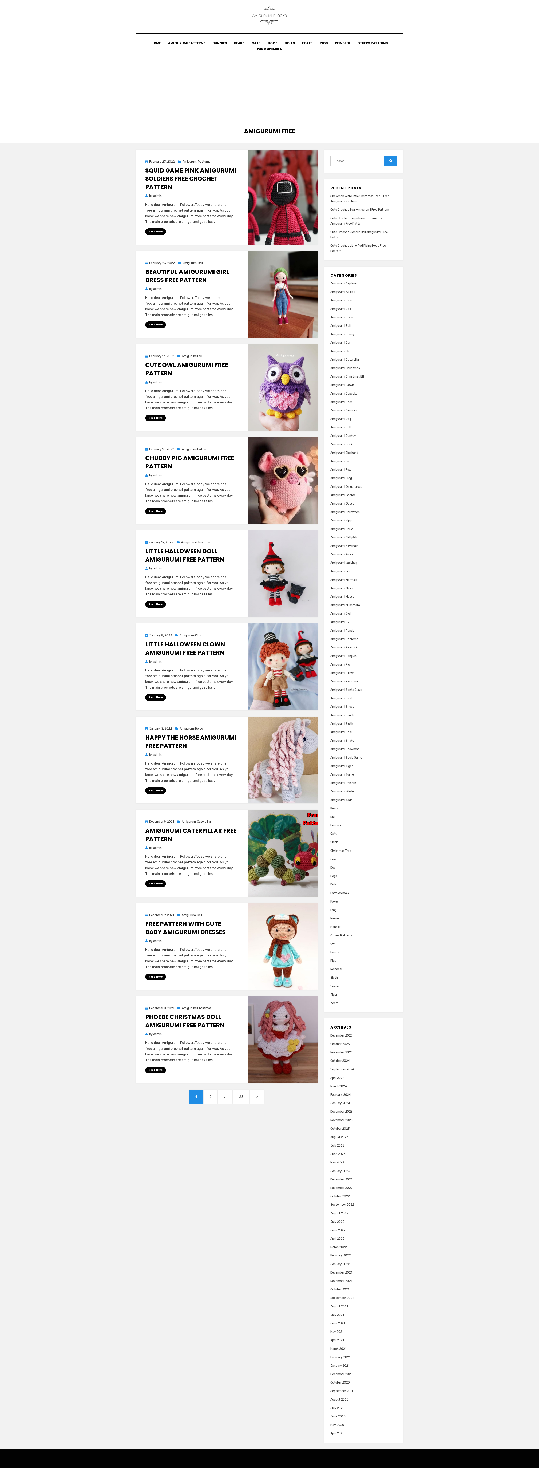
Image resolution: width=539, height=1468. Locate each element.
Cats (256, 43)
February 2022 (340, 1255)
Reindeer (342, 43)
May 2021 (336, 1332)
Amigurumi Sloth (341, 724)
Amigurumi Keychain (344, 546)
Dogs (273, 43)
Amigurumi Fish (340, 461)
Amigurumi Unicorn (343, 783)
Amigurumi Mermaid (343, 580)
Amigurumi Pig (340, 664)
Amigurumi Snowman (344, 749)
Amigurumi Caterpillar (196, 822)
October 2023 (340, 1128)
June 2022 (338, 1230)
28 (243, 1096)
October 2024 (340, 1061)
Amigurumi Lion (340, 571)
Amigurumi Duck (341, 444)
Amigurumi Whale (342, 791)
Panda (334, 952)
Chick (334, 842)
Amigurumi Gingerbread (346, 487)
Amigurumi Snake (342, 740)
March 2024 (338, 1086)
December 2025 (341, 1035)
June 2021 (337, 1323)
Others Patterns (372, 43)
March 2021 (338, 1349)
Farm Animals (269, 49)
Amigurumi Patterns (186, 43)
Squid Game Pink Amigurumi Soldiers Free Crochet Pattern (190, 178)
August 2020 (339, 1399)
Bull (332, 817)
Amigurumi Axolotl (342, 292)
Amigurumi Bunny (342, 334)
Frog (333, 910)
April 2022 (337, 1238)
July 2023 (337, 1145)
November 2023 (341, 1120)
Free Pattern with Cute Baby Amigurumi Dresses (185, 928)
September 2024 (342, 1069)
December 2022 (341, 1179)
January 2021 (339, 1366)
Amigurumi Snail (341, 732)
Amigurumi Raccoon (344, 681)
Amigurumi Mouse (342, 597)
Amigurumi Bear (341, 300)
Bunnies (220, 43)
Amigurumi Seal (341, 698)
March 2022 (338, 1247)
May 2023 (337, 1162)
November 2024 (341, 1052)
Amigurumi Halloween (345, 512)
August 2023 (339, 1137)
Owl (332, 944)
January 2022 (340, 1264)
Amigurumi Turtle (342, 774)
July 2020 (337, 1408)
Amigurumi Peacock (344, 647)
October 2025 (340, 1044)
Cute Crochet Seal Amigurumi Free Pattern (359, 210)
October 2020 (340, 1382)
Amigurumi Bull (340, 326)
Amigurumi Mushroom (345, 605)
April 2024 (337, 1078)
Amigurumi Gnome (343, 495)
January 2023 (340, 1171)
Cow (333, 859)
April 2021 (337, 1340)
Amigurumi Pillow (342, 673)
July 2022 (337, 1222)
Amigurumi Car (340, 342)
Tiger (333, 995)
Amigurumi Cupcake (344, 393)
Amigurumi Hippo (341, 520)
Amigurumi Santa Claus (346, 690)
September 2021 (342, 1298)
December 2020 (341, 1374)
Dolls (290, 43)
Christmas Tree (340, 851)
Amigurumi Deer (341, 402)
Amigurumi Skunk (342, 715)
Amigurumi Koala (341, 554)
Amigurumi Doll (193, 263)
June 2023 (338, 1154)
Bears (239, 43)
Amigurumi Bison (341, 317)
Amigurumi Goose (342, 503)
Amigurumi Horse (191, 728)
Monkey (335, 927)
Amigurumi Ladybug (343, 563)
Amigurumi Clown (191, 635)
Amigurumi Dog (340, 419)
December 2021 (341, 1272)
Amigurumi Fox (340, 469)
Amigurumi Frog (341, 478)
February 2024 (340, 1095)
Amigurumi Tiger (341, 766)
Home (156, 43)
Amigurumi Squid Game (346, 757)
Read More (155, 231)
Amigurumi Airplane (343, 283)
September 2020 (342, 1391)
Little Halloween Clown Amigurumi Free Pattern (185, 648)
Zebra (334, 1003)
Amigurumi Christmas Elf (347, 376)
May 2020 (337, 1425)
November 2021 (341, 1281)
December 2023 (341, 1111)
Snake (334, 986)
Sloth (334, 977)
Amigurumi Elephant (344, 453)
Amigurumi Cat (340, 351)
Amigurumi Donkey (343, 436)
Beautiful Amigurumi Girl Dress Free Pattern (187, 276)
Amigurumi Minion (342, 588)
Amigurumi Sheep (342, 707)
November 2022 (341, 1188)
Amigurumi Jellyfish (343, 537)
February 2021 (340, 1357)
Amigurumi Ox (339, 622)
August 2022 (339, 1213)
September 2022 (342, 1205)
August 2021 (339, 1306)
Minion (334, 918)
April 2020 (337, 1433)
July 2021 (337, 1315)
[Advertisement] (269, 83)
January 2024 (340, 1103)
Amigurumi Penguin (343, 656)
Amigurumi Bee (340, 309)
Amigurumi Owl (192, 356)
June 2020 (338, 1416)
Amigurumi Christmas (196, 542)
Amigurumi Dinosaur (344, 410)
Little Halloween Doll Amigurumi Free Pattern (184, 555)
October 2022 (340, 1196)
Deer (333, 867)
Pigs (324, 43)
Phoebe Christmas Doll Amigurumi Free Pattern (184, 1021)
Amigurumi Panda (342, 630)
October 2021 (339, 1289)
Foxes (307, 43)
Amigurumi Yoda (341, 800)
